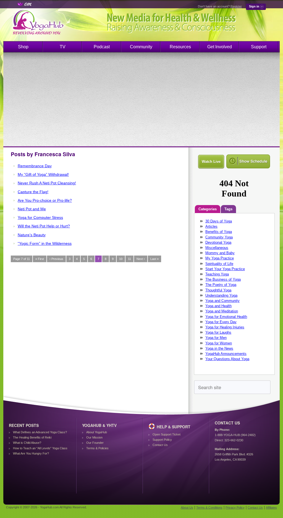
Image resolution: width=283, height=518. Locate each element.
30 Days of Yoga (218, 221)
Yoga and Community (222, 301)
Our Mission (94, 437)
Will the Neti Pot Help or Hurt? (44, 226)
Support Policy (162, 439)
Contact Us (160, 445)
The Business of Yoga (223, 279)
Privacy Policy (235, 507)
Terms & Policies (97, 448)
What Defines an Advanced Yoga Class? (40, 432)
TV (62, 46)
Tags (228, 209)
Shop (23, 46)
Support (258, 46)
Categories (207, 209)
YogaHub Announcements (226, 354)
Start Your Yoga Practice (225, 269)
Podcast (102, 46)
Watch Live (211, 162)
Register (236, 6)
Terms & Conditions (209, 507)
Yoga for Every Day (221, 322)
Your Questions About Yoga (227, 359)
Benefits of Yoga (218, 232)
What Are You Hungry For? (31, 453)
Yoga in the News (219, 348)
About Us (187, 507)
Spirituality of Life (219, 264)
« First (39, 259)
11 (129, 259)
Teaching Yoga (217, 274)
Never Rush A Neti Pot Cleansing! (47, 183)
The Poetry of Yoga (220, 285)
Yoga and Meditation (221, 311)
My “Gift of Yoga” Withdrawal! (43, 174)
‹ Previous (56, 259)
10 (120, 259)
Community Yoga (219, 237)
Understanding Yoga (221, 295)
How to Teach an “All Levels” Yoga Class (40, 448)
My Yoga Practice (219, 258)
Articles (211, 226)
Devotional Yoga (218, 242)
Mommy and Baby (220, 253)
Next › (141, 259)
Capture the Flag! (33, 192)
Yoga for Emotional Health (226, 317)
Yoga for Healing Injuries (224, 327)
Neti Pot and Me (32, 209)
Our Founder (95, 442)
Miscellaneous (216, 248)
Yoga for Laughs (218, 332)
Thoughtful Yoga (218, 290)
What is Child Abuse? (27, 442)
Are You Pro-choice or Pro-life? (45, 200)
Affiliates (271, 507)
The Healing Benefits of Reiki (32, 437)
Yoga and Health (218, 306)
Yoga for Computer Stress (40, 217)
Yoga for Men (216, 338)
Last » (154, 259)
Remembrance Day (35, 166)
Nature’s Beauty (32, 235)
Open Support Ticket (166, 434)
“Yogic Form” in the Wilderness (45, 243)
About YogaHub (96, 432)
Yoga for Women (218, 343)
